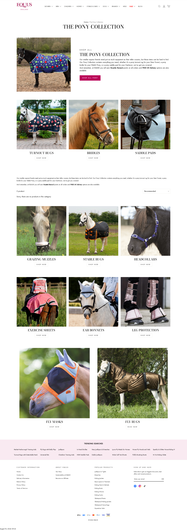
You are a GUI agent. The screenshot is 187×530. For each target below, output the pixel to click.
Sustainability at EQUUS (63, 475)
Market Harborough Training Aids (25, 449)
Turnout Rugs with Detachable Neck (26, 455)
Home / (86, 22)
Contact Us (20, 475)
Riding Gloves (99, 492)
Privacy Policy (21, 485)
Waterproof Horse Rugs (102, 505)
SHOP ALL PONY (90, 78)
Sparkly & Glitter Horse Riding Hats (165, 449)
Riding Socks (99, 495)
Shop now (41, 158)
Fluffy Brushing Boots (139, 455)
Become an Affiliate (62, 478)
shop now (41, 264)
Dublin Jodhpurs (97, 455)
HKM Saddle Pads (83, 455)
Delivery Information (23, 478)
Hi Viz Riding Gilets (159, 455)
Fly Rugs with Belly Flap (48, 449)
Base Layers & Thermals (102, 482)
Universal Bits (44, 455)
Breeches (98, 475)
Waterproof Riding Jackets (103, 502)
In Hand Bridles (82, 449)
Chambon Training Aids (66, 455)
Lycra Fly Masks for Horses (121, 449)
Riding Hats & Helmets (102, 485)
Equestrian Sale (100, 508)
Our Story (59, 472)
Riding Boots (99, 488)
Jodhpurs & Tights (100, 472)
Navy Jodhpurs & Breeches (100, 449)
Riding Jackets (99, 478)
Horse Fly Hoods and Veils (141, 449)
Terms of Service (22, 488)
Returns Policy (21, 482)
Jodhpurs (61, 449)
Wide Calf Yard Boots (119, 455)
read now (133, 427)
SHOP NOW (93, 158)
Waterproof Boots (100, 498)
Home (18, 472)
